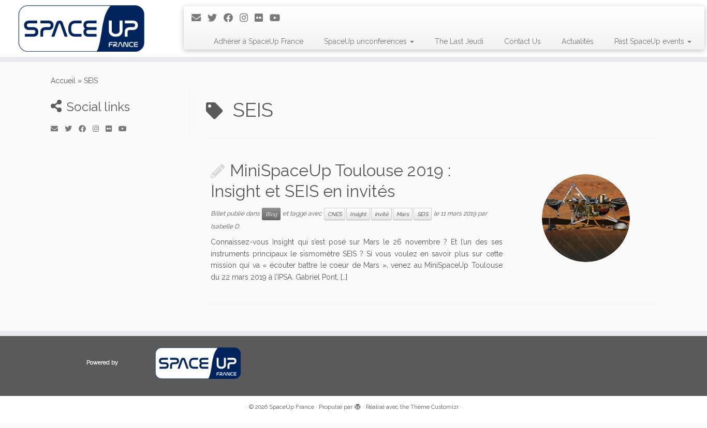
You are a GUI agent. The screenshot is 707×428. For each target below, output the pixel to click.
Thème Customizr (434, 407)
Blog (271, 214)
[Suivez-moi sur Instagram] (247, 17)
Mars (402, 214)
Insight (358, 214)
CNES (335, 214)
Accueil (63, 81)
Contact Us (522, 41)
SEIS (422, 214)
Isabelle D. (225, 226)
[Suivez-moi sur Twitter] (216, 17)
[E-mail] (200, 17)
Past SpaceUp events (650, 41)
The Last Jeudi (459, 41)
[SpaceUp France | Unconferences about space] (81, 28)
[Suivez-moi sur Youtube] (278, 17)
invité (381, 214)
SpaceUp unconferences (366, 41)
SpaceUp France (291, 407)
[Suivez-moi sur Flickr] (262, 17)
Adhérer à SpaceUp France (258, 41)
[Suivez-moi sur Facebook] (232, 17)
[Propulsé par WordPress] (357, 405)
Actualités (578, 41)
